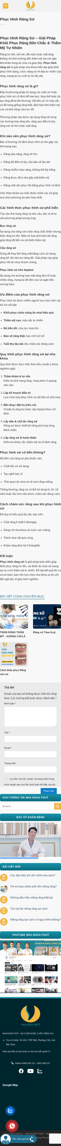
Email (8, 748)
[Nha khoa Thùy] (30, 6)
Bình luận (10, 703)
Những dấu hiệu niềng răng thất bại (31, 897)
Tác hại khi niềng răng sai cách (29, 908)
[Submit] (57, 806)
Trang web (10, 763)
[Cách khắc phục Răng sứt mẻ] (14, 654)
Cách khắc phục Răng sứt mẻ (13, 672)
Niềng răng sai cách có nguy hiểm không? (35, 919)
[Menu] (5, 6)
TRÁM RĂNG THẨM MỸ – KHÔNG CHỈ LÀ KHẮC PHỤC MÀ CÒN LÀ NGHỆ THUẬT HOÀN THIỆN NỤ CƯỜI (14, 634)
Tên (7, 732)
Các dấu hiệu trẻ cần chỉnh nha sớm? (32, 875)
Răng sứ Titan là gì (44, 632)
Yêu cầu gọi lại (20, 1138)
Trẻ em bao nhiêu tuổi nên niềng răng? (33, 886)
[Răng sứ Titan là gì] (47, 616)
